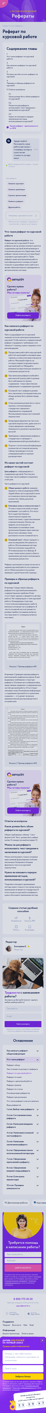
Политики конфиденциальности (24, 1388)
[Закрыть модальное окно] (42, 1340)
